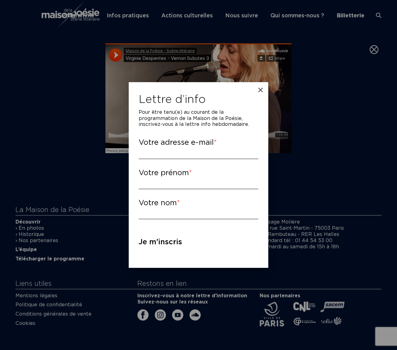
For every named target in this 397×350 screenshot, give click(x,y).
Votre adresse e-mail (176, 142)
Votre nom (158, 202)
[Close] (260, 90)
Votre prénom (164, 172)
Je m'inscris (160, 241)
